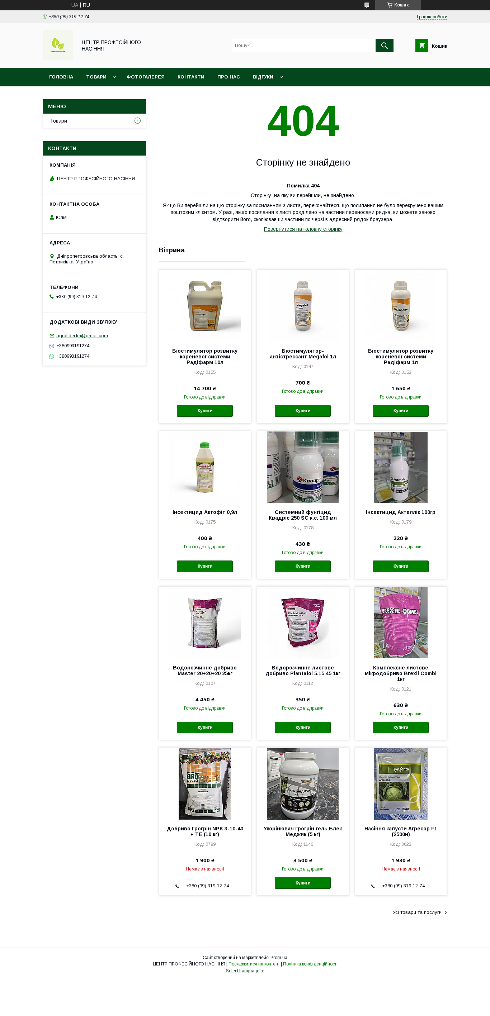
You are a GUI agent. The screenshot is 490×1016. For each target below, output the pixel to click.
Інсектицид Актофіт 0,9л (205, 512)
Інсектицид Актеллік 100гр (400, 512)
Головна (61, 77)
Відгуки (263, 77)
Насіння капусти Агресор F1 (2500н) (400, 831)
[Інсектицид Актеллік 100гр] (401, 467)
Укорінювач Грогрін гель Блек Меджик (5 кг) (303, 831)
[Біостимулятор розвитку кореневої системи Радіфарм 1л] (401, 306)
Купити (205, 410)
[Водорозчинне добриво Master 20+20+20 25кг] (205, 622)
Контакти (191, 77)
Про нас (228, 77)
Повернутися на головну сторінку (303, 229)
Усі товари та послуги (417, 912)
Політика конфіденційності (310, 964)
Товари (96, 77)
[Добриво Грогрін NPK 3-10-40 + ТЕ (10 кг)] (205, 783)
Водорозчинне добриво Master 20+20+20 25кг (205, 670)
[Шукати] (385, 45)
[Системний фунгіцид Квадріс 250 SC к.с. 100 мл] (303, 467)
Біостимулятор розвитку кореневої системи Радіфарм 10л (204, 356)
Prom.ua (278, 957)
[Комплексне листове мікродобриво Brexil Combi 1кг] (401, 622)
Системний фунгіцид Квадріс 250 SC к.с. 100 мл (303, 515)
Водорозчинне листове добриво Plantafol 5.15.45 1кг (302, 670)
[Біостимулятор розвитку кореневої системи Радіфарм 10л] (205, 306)
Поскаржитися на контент (254, 964)
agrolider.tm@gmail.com (82, 335)
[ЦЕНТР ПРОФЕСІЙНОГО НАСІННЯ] (58, 58)
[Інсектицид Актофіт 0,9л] (205, 467)
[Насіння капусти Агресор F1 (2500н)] (401, 783)
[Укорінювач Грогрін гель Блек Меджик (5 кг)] (303, 783)
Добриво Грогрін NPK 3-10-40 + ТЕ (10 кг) (205, 831)
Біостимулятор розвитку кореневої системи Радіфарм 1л (400, 356)
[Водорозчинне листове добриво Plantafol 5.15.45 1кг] (303, 622)
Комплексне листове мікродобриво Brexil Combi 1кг (401, 673)
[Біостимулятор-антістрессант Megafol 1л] (303, 306)
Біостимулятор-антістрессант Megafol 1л (303, 353)
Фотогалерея (146, 77)
